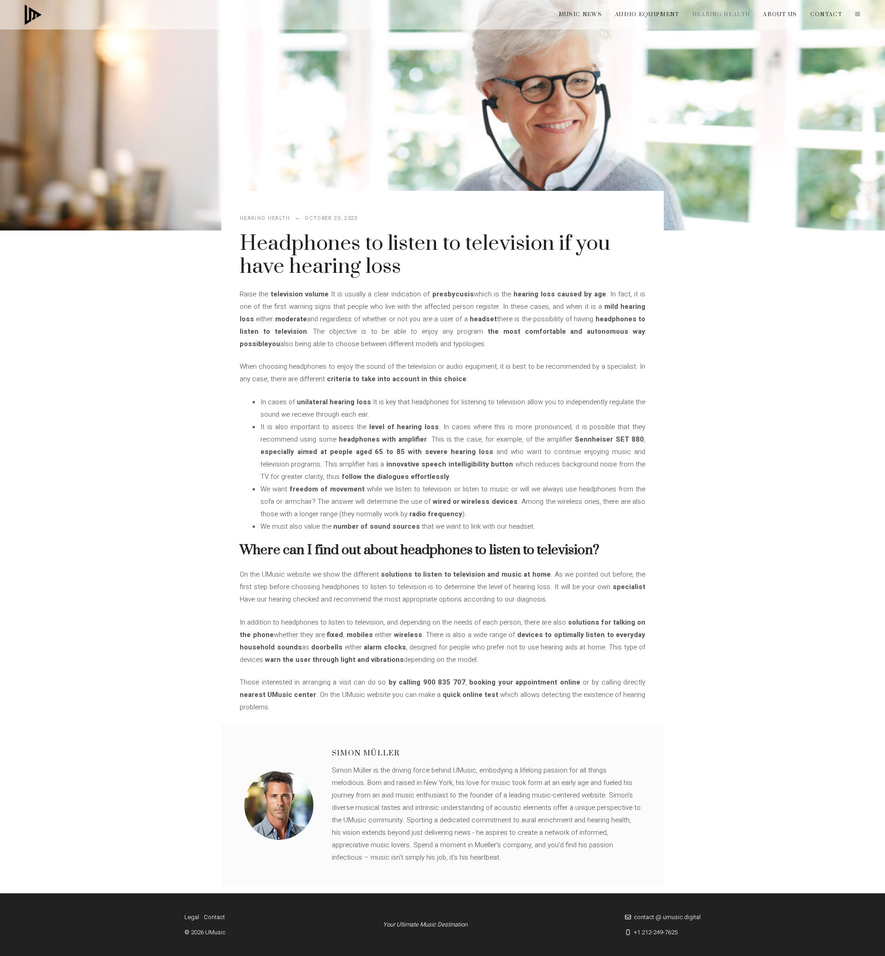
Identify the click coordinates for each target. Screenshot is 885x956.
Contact (826, 14)
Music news (580, 14)
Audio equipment (647, 14)
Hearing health (721, 14)
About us (780, 14)
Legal (191, 917)
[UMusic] (33, 15)
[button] (858, 15)
